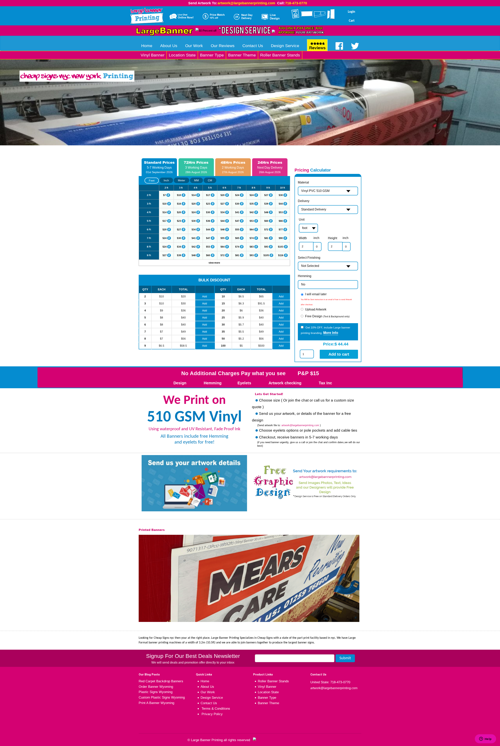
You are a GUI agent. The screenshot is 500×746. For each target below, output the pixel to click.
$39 (266, 203)
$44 (281, 203)
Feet (151, 180)
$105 (266, 255)
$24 (237, 195)
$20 (223, 195)
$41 (237, 212)
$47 (237, 221)
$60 (266, 221)
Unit (301, 219)
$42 (252, 212)
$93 (266, 246)
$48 (266, 212)
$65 (237, 238)
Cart (351, 20)
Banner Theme (242, 55)
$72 (266, 229)
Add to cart (339, 354)
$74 (252, 238)
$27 (266, 195)
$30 (281, 195)
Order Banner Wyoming (156, 687)
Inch (166, 180)
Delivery (303, 201)
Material (303, 182)
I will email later (316, 294)
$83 (252, 246)
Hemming (304, 276)
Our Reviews (223, 45)
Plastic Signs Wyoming (155, 692)
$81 (266, 238)
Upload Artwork (315, 309)
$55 (237, 229)
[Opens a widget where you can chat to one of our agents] (485, 739)
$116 (280, 255)
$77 (281, 229)
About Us (168, 45)
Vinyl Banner (152, 55)
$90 (281, 238)
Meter (181, 180)
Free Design (327, 316)
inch (316, 238)
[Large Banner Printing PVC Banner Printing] (148, 15)
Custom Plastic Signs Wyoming (162, 697)
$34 (223, 212)
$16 (179, 203)
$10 (179, 195)
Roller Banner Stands (280, 55)
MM (196, 180)
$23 (208, 203)
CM (210, 180)
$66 (281, 221)
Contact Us (252, 45)
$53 (281, 212)
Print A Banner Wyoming (156, 703)
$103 (280, 246)
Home (146, 45)
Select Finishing (309, 257)
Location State (182, 55)
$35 (252, 203)
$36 (208, 221)
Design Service (285, 45)
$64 (252, 229)
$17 (208, 195)
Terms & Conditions (215, 708)
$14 (194, 195)
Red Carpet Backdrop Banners (161, 681)
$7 (164, 195)
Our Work (194, 45)
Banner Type (212, 55)
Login (351, 11)
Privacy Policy (212, 714)
